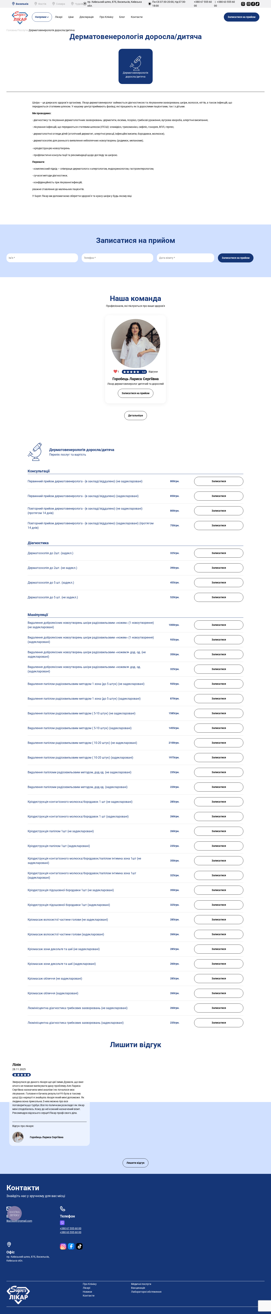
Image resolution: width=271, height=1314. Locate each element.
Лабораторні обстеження (146, 1291)
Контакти (137, 16)
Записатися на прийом (242, 16)
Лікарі (58, 16)
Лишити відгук (135, 1162)
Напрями (40, 16)
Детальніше (135, 415)
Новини (87, 1291)
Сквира (60, 3)
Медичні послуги (141, 1284)
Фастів (42, 3)
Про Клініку (106, 16)
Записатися (219, 481)
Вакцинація (138, 1287)
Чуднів (79, 3)
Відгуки (153, 371)
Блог (122, 16)
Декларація (86, 16)
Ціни (71, 16)
